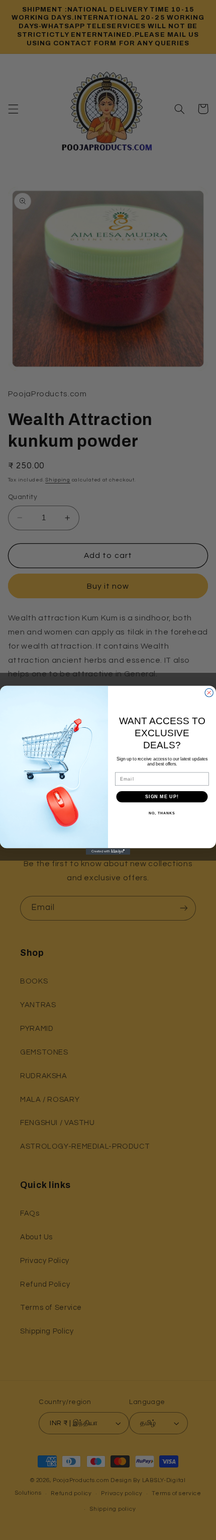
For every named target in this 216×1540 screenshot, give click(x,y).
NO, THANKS (162, 813)
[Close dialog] (209, 692)
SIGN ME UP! (162, 796)
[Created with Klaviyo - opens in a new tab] (108, 851)
